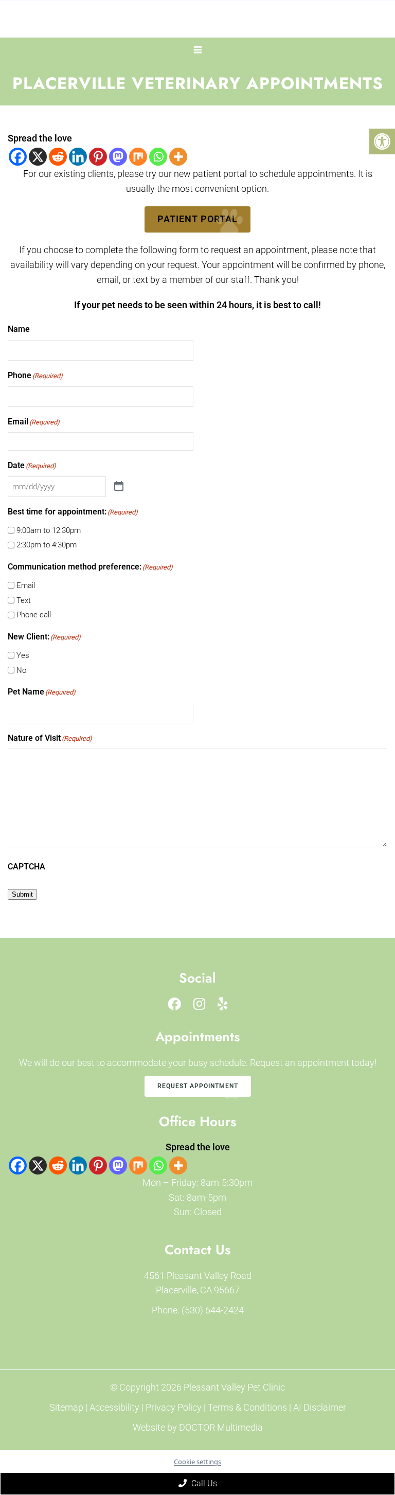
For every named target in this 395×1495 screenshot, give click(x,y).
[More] (178, 157)
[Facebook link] (174, 1004)
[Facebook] (18, 157)
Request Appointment (197, 1086)
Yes (22, 655)
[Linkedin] (78, 157)
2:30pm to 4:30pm (46, 544)
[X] (38, 157)
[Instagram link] (199, 1004)
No (21, 670)
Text (23, 600)
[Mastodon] (118, 157)
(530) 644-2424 (213, 1310)
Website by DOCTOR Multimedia (198, 1427)
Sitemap (66, 1407)
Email (25, 585)
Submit (22, 894)
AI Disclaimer (319, 1407)
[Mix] (138, 157)
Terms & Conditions (248, 1407)
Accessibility (114, 1407)
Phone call (33, 614)
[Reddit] (58, 157)
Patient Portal (197, 218)
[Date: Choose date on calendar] (119, 486)
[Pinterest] (98, 157)
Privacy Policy (175, 1407)
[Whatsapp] (158, 157)
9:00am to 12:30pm (48, 530)
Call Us (203, 1483)
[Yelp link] (222, 1004)
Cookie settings (197, 1461)
